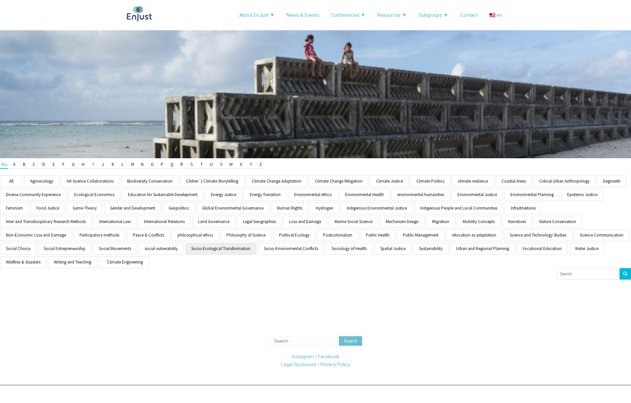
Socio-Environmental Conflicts (291, 248)
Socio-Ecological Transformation (220, 248)
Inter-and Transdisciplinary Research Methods (46, 221)
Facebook (328, 357)
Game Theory (85, 208)
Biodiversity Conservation (150, 181)
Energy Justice (223, 194)
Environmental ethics (313, 194)
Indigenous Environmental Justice (377, 208)
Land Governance (213, 221)
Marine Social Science (353, 221)
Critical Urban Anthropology (564, 181)
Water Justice (586, 248)
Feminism (14, 208)
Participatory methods (99, 235)
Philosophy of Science (246, 235)
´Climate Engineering (124, 262)
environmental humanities (420, 194)
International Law (114, 221)
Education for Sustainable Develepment (163, 194)
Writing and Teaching (72, 262)
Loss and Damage (305, 221)
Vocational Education (542, 248)
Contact (469, 15)
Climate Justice (389, 181)
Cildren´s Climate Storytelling (212, 181)
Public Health (377, 235)
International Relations (164, 221)
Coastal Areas (514, 181)
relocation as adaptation (474, 235)
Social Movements (115, 248)
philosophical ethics (195, 235)
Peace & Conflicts (148, 235)
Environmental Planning (532, 194)
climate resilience (473, 181)
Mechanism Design (402, 221)
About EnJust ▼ (257, 15)
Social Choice (18, 248)
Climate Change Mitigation (338, 181)
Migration (440, 221)
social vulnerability (161, 248)
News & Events (303, 15)
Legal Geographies (259, 221)
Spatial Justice (393, 248)
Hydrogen (324, 208)
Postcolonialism (337, 235)
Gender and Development (132, 208)
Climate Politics (430, 181)
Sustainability (431, 248)
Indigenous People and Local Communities (458, 208)
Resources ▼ (392, 15)
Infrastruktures (523, 208)
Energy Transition (265, 194)
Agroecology (41, 181)
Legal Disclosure (298, 364)
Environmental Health (364, 194)
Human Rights (289, 208)
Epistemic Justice (582, 194)
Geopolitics (179, 208)
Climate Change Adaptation (276, 181)
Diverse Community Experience (33, 194)
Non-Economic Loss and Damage (36, 235)
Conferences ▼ (348, 15)
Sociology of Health (349, 248)
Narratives (517, 221)
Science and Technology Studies (538, 235)
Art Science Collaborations (90, 181)
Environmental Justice (477, 194)
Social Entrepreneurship (64, 248)
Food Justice (47, 208)
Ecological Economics (94, 194)
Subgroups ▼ (433, 15)
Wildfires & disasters (23, 262)
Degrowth (611, 181)
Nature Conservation (557, 221)
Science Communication (601, 235)
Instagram (303, 357)
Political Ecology (294, 235)
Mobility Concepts (479, 221)
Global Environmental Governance (233, 208)
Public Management (420, 235)
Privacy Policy (335, 364)
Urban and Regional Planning (482, 248)
